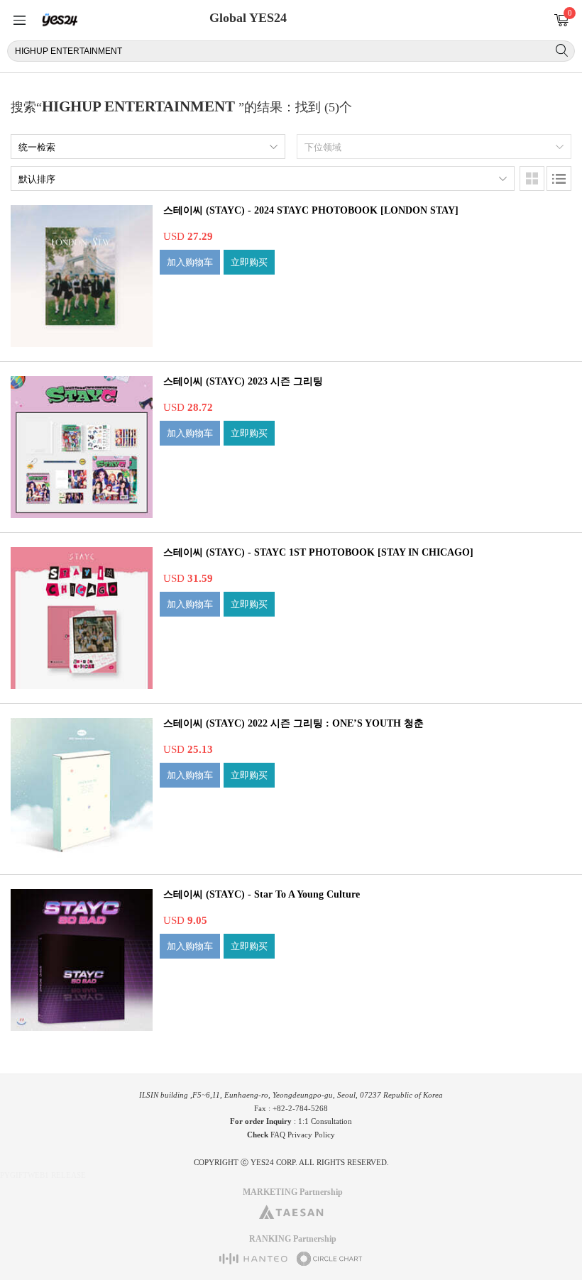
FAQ (277, 1134)
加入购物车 (190, 262)
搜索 (562, 50)
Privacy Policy (311, 1134)
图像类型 (532, 178)
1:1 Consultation (325, 1121)
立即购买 (249, 262)
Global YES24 (248, 18)
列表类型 (559, 178)
